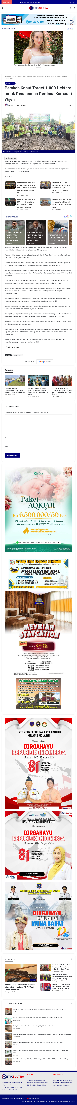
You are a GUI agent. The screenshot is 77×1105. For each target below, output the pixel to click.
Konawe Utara (21, 77)
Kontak (24, 1101)
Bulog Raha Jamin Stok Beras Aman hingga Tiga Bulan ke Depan (33, 1026)
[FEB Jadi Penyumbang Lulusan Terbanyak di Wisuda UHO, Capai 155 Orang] (45, 977)
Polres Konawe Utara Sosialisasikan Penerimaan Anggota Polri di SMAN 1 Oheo (15, 390)
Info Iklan (72, 1101)
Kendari (7, 1087)
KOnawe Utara (17, 355)
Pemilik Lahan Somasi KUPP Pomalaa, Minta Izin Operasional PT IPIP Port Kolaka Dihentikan (20, 987)
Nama (7, 438)
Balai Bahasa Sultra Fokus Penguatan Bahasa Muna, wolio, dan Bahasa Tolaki (61, 967)
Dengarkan (12, 158)
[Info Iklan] (38, 19)
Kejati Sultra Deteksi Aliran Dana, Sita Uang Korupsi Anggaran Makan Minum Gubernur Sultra (42, 1034)
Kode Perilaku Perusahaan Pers (58, 1101)
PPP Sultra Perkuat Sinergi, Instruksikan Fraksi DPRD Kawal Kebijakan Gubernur (61, 986)
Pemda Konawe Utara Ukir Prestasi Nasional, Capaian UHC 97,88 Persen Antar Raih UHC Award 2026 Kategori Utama (26, 188)
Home (8, 77)
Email (7, 446)
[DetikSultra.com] (38, 8)
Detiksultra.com (34, 1098)
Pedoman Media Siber (40, 1101)
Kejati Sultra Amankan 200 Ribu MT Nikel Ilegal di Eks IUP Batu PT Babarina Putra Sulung (40, 1059)
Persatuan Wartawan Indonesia (62, 1082)
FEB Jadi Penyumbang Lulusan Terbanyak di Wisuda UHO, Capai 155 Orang (62, 977)
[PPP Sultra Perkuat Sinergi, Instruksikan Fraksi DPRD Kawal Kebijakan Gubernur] (45, 987)
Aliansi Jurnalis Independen (61, 1085)
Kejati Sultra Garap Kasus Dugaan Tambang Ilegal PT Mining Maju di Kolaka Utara (38, 1042)
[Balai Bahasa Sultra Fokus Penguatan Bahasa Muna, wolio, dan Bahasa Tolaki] (45, 967)
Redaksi (10, 105)
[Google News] (44, 361)
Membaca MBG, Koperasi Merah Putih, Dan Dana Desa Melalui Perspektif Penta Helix (39, 1009)
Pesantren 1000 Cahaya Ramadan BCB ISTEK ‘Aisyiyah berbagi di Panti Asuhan (37, 1017)
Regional (13, 77)
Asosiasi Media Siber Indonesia (62, 1080)
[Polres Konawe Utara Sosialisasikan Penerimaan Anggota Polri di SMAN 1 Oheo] (15, 380)
